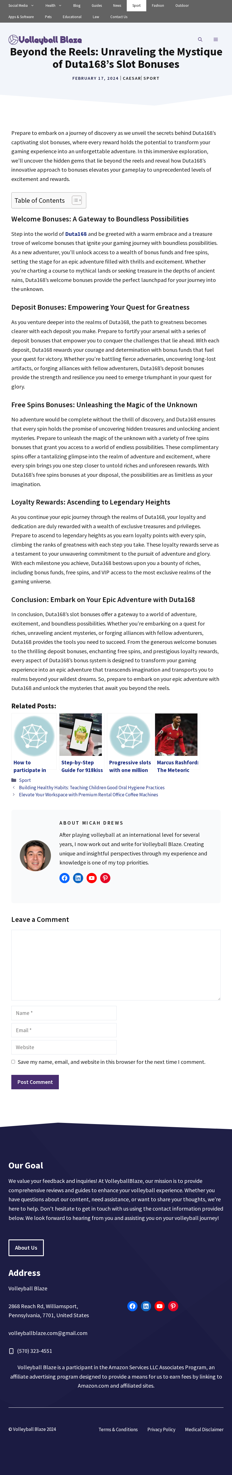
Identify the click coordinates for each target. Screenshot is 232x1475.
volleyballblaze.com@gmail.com (47, 1332)
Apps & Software (21, 16)
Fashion (158, 5)
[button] (200, 39)
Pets (48, 16)
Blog (76, 5)
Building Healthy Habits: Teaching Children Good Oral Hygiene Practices (92, 787)
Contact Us (118, 16)
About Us (26, 1247)
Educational (72, 16)
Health (50, 5)
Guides (97, 5)
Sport (136, 5)
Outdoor (182, 5)
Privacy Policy (161, 1429)
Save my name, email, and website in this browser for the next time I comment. (111, 1061)
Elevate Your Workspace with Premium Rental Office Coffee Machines (88, 795)
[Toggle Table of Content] (74, 200)
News (117, 5)
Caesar (132, 78)
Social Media (18, 5)
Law (96, 16)
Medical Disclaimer (204, 1429)
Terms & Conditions (118, 1429)
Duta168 (76, 233)
